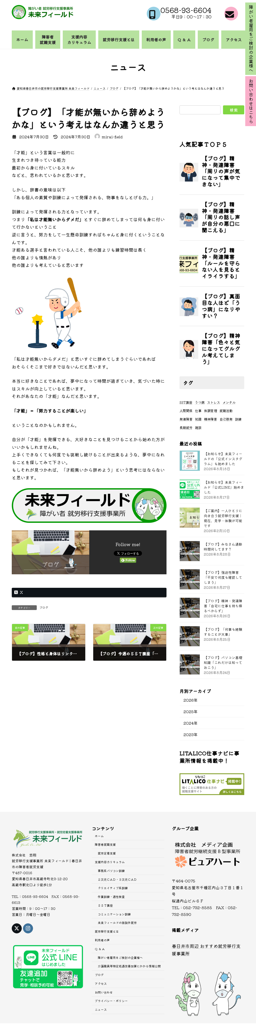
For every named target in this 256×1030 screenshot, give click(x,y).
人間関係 (186, 410)
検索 (234, 110)
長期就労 (186, 427)
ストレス (213, 402)
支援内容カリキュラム (110, 862)
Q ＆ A (99, 949)
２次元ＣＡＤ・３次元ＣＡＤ (117, 879)
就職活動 (226, 410)
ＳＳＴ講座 (105, 905)
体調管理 (210, 410)
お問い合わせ (104, 992)
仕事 (198, 410)
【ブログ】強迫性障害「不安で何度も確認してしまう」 (223, 577)
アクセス (101, 983)
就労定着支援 (107, 853)
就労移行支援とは (107, 931)
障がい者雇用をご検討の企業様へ (120, 957)
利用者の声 (102, 940)
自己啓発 (226, 419)
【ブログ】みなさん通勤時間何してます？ (223, 547)
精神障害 (210, 419)
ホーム (99, 836)
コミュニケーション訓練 (114, 914)
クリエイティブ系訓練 (113, 888)
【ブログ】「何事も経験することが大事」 (223, 632)
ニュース (101, 1010)
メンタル (229, 402)
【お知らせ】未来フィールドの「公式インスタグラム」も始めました (223, 458)
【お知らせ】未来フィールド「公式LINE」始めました (224, 487)
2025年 (191, 711)
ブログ (43, 607)
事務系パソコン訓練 (111, 870)
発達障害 (186, 419)
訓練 (238, 419)
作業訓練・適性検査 (111, 896)
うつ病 (199, 402)
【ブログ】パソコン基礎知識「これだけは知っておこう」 (223, 662)
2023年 (191, 734)
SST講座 (186, 402)
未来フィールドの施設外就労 (117, 923)
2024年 (191, 723)
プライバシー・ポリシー (111, 1001)
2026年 (191, 700)
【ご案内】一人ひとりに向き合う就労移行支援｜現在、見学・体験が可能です (223, 518)
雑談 (198, 427)
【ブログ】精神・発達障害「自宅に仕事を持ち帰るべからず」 (223, 605)
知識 (198, 419)
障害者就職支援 (105, 844)
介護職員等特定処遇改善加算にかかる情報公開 (129, 966)
